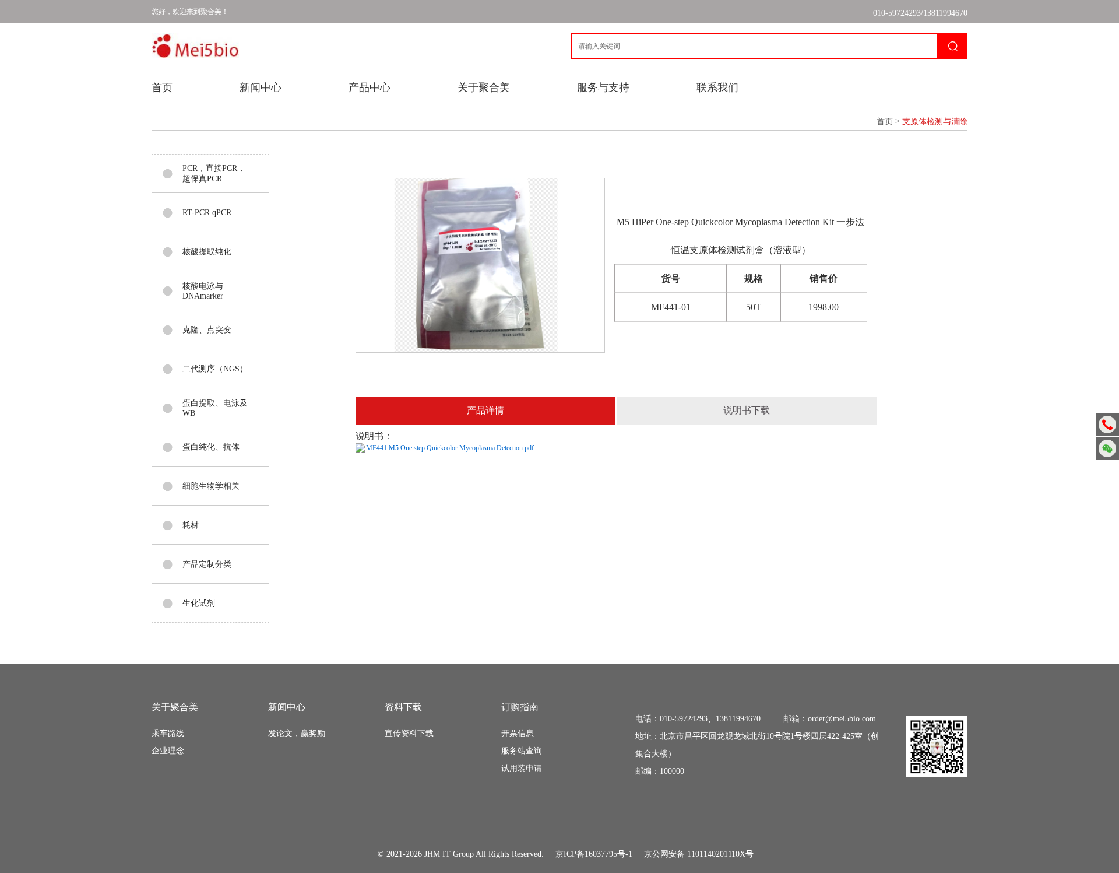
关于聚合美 (484, 87)
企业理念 (168, 750)
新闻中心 (260, 87)
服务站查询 (521, 750)
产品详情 (485, 410)
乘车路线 (168, 733)
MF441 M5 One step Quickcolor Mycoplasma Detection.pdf (450, 448)
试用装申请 (521, 768)
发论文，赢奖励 (296, 733)
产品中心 (369, 87)
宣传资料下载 (409, 733)
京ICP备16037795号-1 (593, 854)
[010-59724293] (1107, 424)
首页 (162, 87)
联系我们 (717, 87)
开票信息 (517, 733)
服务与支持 (603, 87)
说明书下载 (746, 410)
